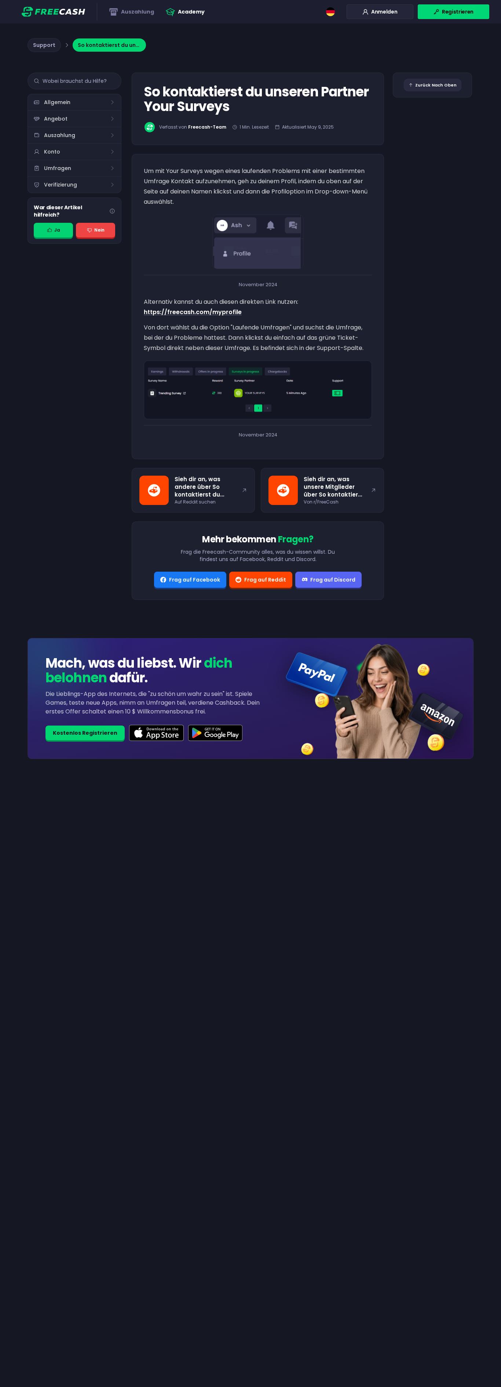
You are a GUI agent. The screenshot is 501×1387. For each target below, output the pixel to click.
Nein (99, 230)
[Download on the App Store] (156, 733)
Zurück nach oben (436, 85)
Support (44, 45)
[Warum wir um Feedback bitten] (112, 211)
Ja (57, 230)
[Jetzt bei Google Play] (215, 733)
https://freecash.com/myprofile (193, 312)
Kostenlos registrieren (85, 733)
